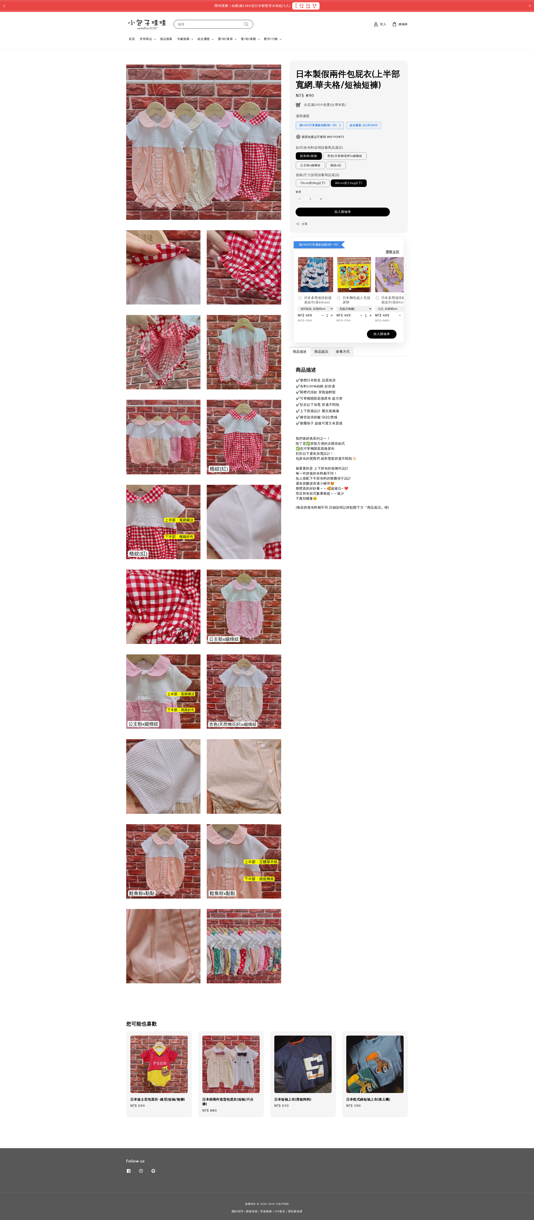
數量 (298, 191)
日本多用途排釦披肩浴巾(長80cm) (395, 300)
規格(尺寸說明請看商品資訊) (318, 175)
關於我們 (237, 1211)
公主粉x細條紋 (310, 165)
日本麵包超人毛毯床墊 (356, 300)
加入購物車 (342, 212)
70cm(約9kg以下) (312, 183)
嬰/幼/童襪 (248, 39)
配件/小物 (271, 39)
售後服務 (266, 1211)
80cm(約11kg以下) (348, 183)
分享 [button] (305, 224)
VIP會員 (280, 1211)
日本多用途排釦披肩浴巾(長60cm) (318, 300)
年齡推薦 (183, 39)
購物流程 (251, 1211)
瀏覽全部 (392, 252)
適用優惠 (303, 116)
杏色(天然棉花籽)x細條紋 (344, 156)
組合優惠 (204, 39)
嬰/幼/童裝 (225, 39)
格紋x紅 (335, 165)
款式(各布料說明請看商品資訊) (319, 148)
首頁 (132, 39)
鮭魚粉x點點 (308, 156)
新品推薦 (166, 39)
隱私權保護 (295, 1211)
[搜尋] (246, 24)
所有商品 (146, 39)
